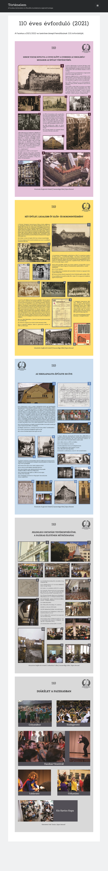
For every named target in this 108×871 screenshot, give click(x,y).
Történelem (17, 5)
